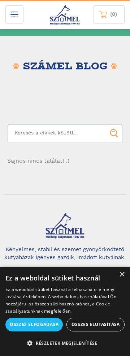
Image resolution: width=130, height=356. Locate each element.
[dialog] (65, 311)
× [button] (122, 274)
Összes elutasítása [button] (96, 324)
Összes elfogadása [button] (34, 324)
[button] (65, 343)
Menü (14, 14)
